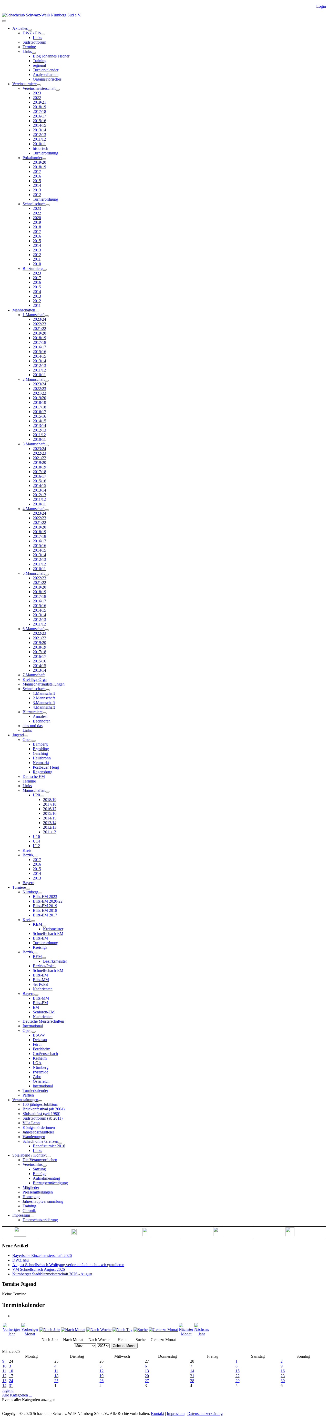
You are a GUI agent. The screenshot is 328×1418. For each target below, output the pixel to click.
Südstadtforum (34, 42)
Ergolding (41, 749)
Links (37, 37)
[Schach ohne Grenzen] (60, 1142)
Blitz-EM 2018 (45, 910)
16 (283, 1371)
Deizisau (40, 1040)
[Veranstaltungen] (40, 1101)
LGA (37, 1063)
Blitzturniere (33, 268)
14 (192, 1371)
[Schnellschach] (48, 205)
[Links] (34, 53)
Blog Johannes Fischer (51, 56)
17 (11, 1376)
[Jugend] (26, 736)
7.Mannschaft (34, 675)
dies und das (33, 725)
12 (101, 1371)
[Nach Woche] (98, 1329)
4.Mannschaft (34, 508)
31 (11, 1385)
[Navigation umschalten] (4, 21)
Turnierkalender (45, 70)
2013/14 (39, 130)
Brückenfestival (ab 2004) (44, 1109)
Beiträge (39, 1173)
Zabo (37, 1076)
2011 (37, 259)
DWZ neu (20, 1260)
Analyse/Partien (45, 74)
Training (39, 60)
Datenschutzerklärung (40, 1220)
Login (321, 6)
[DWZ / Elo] (43, 34)
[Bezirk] (35, 856)
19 (101, 1376)
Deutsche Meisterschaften (43, 1021)
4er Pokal (40, 984)
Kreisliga (40, 947)
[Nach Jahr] (49, 1329)
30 (283, 1380)
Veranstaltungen (25, 1100)
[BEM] (44, 958)
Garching (40, 753)
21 (192, 1376)
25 (56, 1380)
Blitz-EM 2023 (45, 896)
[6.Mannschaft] (47, 630)
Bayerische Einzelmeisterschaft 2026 (42, 1255)
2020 (37, 218)
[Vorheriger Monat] (29, 1334)
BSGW (39, 1035)
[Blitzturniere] (45, 270)
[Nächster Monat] (186, 1334)
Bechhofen (41, 721)
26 (101, 1380)
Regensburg (42, 772)
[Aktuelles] (30, 30)
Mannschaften (23, 310)
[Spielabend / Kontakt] (48, 1156)
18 (56, 1376)
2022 (37, 97)
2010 (37, 264)
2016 (37, 176)
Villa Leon (31, 1123)
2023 (37, 93)
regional (39, 65)
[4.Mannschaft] (47, 510)
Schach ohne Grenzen (40, 1141)
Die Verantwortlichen (40, 1160)
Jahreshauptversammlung (43, 1201)
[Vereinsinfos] (45, 1166)
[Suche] (141, 1329)
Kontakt (157, 1413)
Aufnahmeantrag (46, 1178)
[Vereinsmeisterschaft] (58, 90)
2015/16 (39, 121)
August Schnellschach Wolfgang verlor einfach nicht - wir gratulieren (68, 1265)
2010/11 (39, 144)
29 (237, 1380)
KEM (37, 924)
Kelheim (40, 1058)
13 (147, 1371)
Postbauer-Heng (46, 767)
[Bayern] (36, 995)
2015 (37, 181)
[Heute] (122, 1329)
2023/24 (39, 319)
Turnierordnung (45, 153)
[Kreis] (33, 921)
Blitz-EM (40, 938)
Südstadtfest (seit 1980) (41, 1113)
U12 (36, 846)
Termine (29, 47)
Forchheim (41, 1049)
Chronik (29, 1210)
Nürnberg (30, 892)
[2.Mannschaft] (47, 381)
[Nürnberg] (40, 893)
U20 (36, 795)
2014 (37, 185)
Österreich (41, 1081)
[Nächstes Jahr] (201, 1334)
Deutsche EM (34, 776)
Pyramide (40, 1072)
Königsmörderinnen (39, 1127)
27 (147, 1380)
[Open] (34, 741)
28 (192, 1380)
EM (36, 1007)
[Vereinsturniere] (39, 85)
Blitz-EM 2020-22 (48, 901)
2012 (37, 194)
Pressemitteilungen (38, 1192)
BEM (37, 956)
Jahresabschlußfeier (38, 1132)
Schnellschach (34, 204)
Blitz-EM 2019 (45, 906)
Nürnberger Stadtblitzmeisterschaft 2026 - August (52, 1274)
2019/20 (39, 162)
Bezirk (28, 855)
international (43, 1086)
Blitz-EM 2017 (45, 915)
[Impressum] (32, 1216)
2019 (37, 222)
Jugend (18, 735)
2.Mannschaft (34, 379)
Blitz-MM (41, 979)
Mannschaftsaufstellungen (44, 684)
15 (237, 1371)
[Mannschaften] (37, 311)
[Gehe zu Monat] (163, 1329)
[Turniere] (28, 888)
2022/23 (39, 324)
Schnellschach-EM (48, 933)
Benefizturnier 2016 (49, 1146)
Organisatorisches (47, 79)
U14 (36, 841)
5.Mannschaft (34, 573)
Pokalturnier (32, 157)
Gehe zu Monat (124, 1346)
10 (4, 1366)
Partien (28, 1095)
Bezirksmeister (55, 961)
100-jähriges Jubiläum (40, 1104)
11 (4, 1371)
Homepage (31, 1197)
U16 (36, 836)
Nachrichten (43, 989)
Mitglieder (31, 1187)
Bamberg (40, 744)
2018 (37, 227)
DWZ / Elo (32, 33)
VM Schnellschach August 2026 (38, 1269)
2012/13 (39, 134)
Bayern (28, 883)
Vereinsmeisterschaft (39, 88)
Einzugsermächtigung (50, 1183)
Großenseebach (45, 1053)
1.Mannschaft (34, 314)
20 (147, 1376)
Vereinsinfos (33, 1164)
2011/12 (39, 139)
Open (27, 739)
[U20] (42, 796)
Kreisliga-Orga (35, 679)
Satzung (39, 1169)
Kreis (27, 850)
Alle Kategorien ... (17, 1395)
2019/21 (39, 102)
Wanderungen (34, 1137)
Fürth (37, 1044)
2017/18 (39, 111)
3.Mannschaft (34, 444)
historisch (40, 148)
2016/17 (39, 116)
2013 (37, 190)
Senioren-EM (44, 1012)
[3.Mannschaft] (47, 445)
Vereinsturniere (24, 84)
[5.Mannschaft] (47, 574)
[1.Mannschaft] (47, 316)
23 (283, 1376)
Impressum (21, 1215)
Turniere (19, 887)
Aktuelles (20, 28)
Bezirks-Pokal (44, 966)
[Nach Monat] (73, 1329)
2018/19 (39, 107)
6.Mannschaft (34, 629)
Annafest (40, 716)
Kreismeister (53, 929)
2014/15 (39, 125)
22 (237, 1376)
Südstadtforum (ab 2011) (43, 1118)
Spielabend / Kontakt (29, 1155)
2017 (37, 171)
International (33, 1026)
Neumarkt (41, 762)
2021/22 (39, 328)
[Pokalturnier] (44, 159)
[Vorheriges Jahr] (11, 1334)
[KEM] (44, 925)
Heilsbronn (42, 758)
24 (11, 1380)
